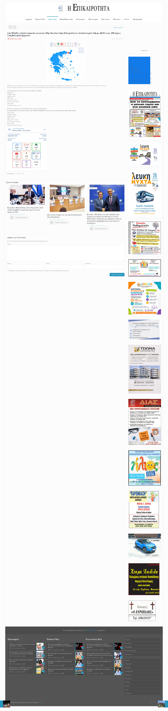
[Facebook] (152, 702)
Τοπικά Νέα (128, 664)
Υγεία (126, 689)
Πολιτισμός (128, 678)
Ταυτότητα (128, 643)
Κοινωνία (127, 682)
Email (48, 263)
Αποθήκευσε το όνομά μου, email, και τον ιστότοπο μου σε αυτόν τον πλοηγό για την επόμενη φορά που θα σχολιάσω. (39, 270)
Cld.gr (40, 702)
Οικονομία (128, 675)
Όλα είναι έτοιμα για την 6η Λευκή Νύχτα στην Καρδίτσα (64, 216)
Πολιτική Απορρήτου (130, 650)
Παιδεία (127, 686)
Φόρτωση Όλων (119, 27)
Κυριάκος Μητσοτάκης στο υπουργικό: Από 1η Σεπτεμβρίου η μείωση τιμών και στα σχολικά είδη (25, 209)
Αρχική (127, 660)
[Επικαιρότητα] (84, 9)
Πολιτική (127, 667)
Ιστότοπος (88, 263)
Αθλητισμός (128, 693)
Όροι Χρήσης (128, 647)
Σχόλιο (9, 244)
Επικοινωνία (128, 654)
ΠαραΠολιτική (129, 671)
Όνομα (9, 263)
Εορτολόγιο (144, 50)
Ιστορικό (127, 639)
